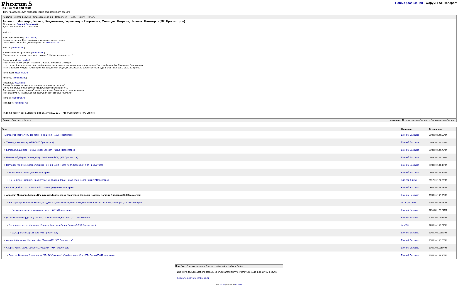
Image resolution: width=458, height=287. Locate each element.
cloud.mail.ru (30, 37)
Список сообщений (43, 17)
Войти (82, 17)
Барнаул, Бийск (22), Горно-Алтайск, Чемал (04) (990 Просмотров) (40, 187)
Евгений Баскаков (26, 24)
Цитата (27, 120)
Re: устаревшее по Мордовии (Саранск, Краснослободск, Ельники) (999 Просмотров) (52, 225)
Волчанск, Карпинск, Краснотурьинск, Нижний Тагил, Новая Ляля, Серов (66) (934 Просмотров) (54, 165)
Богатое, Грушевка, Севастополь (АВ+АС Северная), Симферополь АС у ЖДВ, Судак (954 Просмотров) (61, 255)
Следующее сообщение (442, 120)
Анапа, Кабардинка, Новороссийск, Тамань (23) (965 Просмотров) (39, 240)
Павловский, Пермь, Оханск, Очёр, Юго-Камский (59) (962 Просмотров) (42, 157)
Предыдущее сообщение (415, 120)
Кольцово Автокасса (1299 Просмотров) (29, 172)
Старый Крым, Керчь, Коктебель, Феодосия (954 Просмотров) (37, 248)
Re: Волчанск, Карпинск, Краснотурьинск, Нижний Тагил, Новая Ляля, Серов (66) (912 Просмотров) (59, 180)
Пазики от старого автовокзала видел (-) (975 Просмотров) (42, 210)
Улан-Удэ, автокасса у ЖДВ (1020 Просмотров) (30, 142)
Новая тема (61, 17)
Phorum (238, 285)
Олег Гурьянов (408, 202)
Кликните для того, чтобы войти (193, 278)
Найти (73, 17)
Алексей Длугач (409, 180)
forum (222, 285)
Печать (91, 17)
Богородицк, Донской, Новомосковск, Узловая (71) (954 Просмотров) (40, 150)
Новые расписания (409, 2)
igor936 (405, 225)
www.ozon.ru (52, 42)
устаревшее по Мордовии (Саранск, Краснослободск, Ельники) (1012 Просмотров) (48, 217)
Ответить (16, 120)
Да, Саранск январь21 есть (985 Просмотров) (35, 232)
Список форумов (22, 17)
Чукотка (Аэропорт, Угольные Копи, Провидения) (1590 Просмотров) (38, 135)
